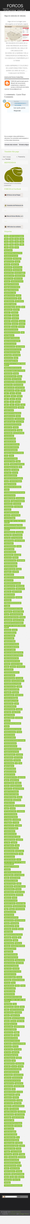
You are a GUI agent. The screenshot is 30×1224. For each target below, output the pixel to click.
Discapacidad (20, 560)
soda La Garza (8, 1103)
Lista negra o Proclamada (11, 866)
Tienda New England (10, 1131)
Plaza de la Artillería (10, 988)
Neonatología (14, 923)
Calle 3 (6, 402)
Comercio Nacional (10, 495)
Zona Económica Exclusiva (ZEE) (13, 1185)
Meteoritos (19, 895)
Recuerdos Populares (10, 1029)
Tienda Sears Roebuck (10, 1134)
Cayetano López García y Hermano (14, 453)
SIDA (13, 1089)
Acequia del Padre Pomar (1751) (13, 253)
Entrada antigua (24, 145)
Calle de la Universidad (10, 407)
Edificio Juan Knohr (9, 586)
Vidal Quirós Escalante (17, 1174)
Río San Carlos (8, 1049)
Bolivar (19, 376)
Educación (18, 597)
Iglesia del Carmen (9, 774)
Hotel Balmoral (9, 757)
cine (20, 467)
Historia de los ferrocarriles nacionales (15, 740)
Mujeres (12, 909)
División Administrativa (11, 563)
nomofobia (8, 929)
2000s (11, 247)
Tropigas (7, 1151)
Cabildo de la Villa (9, 387)
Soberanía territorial (10, 1100)
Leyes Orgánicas (9, 845)
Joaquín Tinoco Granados (11, 791)
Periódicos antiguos (10, 977)
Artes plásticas (19, 301)
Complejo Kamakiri (10, 498)
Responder (17, 110)
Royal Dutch (15, 1052)
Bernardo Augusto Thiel (11, 361)
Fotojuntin (15, 692)
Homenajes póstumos (10, 746)
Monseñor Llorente (10, 903)
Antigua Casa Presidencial (11, 284)
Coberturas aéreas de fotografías (13, 478)
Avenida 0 (16, 309)
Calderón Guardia (9, 390)
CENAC (11, 455)
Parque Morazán (9, 960)
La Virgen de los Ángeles (11, 828)
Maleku (7, 878)
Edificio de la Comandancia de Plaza (14, 577)
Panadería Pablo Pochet (18, 946)
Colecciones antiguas (15, 481)
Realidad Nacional (19, 1026)
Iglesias (7, 780)
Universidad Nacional (10, 1165)
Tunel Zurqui (8, 1154)
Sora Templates (12, 1214)
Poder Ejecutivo (9, 1007)
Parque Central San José (11, 957)
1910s (6, 241)
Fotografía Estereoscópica (11, 689)
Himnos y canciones (10, 732)
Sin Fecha (19, 1092)
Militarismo (8, 898)
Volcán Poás (16, 1179)
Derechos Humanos (10, 552)
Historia (19, 732)
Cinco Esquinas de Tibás (11, 467)
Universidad (22, 1157)
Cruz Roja (7, 538)
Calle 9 (23, 404)
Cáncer (18, 416)
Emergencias (8, 611)
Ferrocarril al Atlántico (17, 681)
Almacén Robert (9, 273)
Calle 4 (12, 402)
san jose (14, 1066)
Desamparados (9, 555)
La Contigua (8, 820)
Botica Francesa (16, 379)
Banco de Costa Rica (10, 344)
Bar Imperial (8, 355)
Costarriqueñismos (10, 532)
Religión (17, 1032)
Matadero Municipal (19, 886)
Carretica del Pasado (10, 430)
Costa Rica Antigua (10, 518)
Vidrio (11, 1177)
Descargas (17, 555)
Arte (19, 298)
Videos (6, 1177)
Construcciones (9, 506)
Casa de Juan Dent (18, 433)
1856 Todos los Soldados (16, 236)
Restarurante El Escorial (11, 1038)
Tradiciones (19, 1143)
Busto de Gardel (18, 385)
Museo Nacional (9, 915)
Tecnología (8, 1117)
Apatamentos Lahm (10, 293)
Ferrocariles (19, 678)
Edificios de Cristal (9, 597)
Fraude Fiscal (19, 695)
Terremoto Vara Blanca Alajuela (13, 1123)
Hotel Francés (18, 757)
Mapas (19, 883)
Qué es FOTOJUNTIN (18, 1018)
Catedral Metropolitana (11, 450)
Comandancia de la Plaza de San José (14, 492)
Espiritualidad (8, 620)
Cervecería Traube (9, 461)
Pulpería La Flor (15, 1015)
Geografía (19, 709)
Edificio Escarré (9, 580)
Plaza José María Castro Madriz (13, 997)
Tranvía (18, 1148)
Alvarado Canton (9, 276)
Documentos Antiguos (10, 566)
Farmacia (12, 666)
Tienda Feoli (18, 1126)
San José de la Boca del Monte (13, 1069)
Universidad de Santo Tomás (12, 1163)
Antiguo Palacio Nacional (11, 290)
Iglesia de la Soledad (10, 771)
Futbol (16, 703)
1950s (6, 244)
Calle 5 (6, 404)
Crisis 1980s (8, 535)
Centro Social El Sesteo (11, 458)
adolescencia (8, 258)
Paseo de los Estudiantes (11, 966)
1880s (11, 239)
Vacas (19, 1165)
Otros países (8, 940)
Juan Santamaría (20, 805)
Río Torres (7, 1052)
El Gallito (7, 606)
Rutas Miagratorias (10, 1058)
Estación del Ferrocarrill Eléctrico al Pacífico (15, 626)
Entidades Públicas (18, 611)
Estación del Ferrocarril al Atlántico (14, 623)
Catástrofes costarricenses (12, 444)
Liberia (17, 845)
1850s (6, 236)
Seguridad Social (9, 1083)
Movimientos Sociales (19, 906)
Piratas (23, 985)
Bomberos (7, 379)
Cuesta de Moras (19, 540)
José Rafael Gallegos (10, 797)
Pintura (17, 985)
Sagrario (19, 1058)
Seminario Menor (18, 1086)
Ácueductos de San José (11, 256)
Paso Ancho (8, 968)
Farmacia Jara (20, 666)
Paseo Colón (19, 963)
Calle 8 (17, 404)
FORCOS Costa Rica (16, 1212)
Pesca (13, 983)
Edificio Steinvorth (9, 594)
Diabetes (15, 557)
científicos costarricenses (17, 464)
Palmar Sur (18, 943)
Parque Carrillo (8, 951)
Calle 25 (18, 399)
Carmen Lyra (8, 427)
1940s (21, 241)
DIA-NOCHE (8, 557)
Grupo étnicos (16, 712)
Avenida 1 (7, 312)
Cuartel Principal (9, 540)
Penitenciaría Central (10, 974)
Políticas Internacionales (17, 1009)
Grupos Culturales (9, 715)
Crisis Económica (17, 535)
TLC (18, 1137)
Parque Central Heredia (11, 954)
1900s (21, 239)
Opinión (21, 929)
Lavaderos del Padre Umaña (12, 837)
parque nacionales (9, 963)
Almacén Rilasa (17, 270)
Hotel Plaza (17, 760)
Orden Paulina (8, 932)
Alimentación (8, 267)
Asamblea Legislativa (10, 304)
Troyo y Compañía (16, 1151)
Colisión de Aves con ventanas (13, 487)
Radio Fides (21, 1021)
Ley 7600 (7, 842)
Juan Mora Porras (9, 803)
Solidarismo (8, 1106)
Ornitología (8, 937)
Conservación (8, 504)
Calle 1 (6, 393)
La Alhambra (21, 811)
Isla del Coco (8, 788)
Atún (23, 307)
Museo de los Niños (10, 912)
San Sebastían (8, 1075)
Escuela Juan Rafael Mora (11, 617)
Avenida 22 (15, 321)
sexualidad (7, 1089)
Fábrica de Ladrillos (10, 650)
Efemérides (8, 600)
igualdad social (14, 780)
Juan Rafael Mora (9, 805)
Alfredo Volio (15, 264)
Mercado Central (19, 892)
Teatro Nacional (9, 1114)
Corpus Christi (18, 506)
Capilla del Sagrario (10, 421)
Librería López (19, 851)
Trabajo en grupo (9, 1143)
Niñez (16, 926)
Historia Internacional (10, 743)
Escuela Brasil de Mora (16, 614)
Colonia (7, 489)
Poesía (16, 1007)
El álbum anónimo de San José (13, 603)
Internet (7, 786)
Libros (21, 854)
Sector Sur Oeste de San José (12, 1080)
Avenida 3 (22, 321)
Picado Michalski (9, 985)
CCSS (6, 455)
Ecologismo (8, 572)
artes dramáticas (9, 301)
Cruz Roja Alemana (17, 538)
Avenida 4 (15, 324)
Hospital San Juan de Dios (11, 752)
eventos (15, 630)
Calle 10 (12, 393)
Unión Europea (13, 1157)
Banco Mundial (20, 346)
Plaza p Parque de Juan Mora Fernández (15, 1000)
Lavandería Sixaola (9, 839)
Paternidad (16, 968)
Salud (13, 1060)
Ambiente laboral (19, 276)
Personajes (8, 980)
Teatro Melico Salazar (10, 1111)
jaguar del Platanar (18, 788)
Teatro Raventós (19, 1114)
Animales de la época (17, 281)
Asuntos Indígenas (9, 307)
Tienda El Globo (9, 1126)
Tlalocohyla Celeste (10, 1137)
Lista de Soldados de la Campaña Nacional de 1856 (15, 863)
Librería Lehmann (9, 851)
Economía (15, 572)
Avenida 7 (14, 327)
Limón (18, 859)
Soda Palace (17, 1103)
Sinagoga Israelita (9, 1095)
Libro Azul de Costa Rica (11, 854)
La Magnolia (8, 822)
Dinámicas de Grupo (10, 560)
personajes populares (18, 980)
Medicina (18, 889)
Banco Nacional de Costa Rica (12, 349)
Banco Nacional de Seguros (12, 352)
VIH (16, 1177)
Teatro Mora (21, 1111)
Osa (19, 937)
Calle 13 (18, 393)
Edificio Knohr (20, 586)
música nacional (9, 920)
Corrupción (7, 509)
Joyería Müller (8, 800)
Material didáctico (9, 889)
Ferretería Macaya (9, 678)
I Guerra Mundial (9, 763)
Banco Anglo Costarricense (12, 338)
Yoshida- (16, 101)
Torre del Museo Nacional (11, 1140)
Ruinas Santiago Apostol (11, 1055)
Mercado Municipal (10, 895)
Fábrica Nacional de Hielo (11, 658)
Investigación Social (16, 786)
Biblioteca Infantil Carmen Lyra (13, 368)
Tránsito (22, 1146)
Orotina (14, 937)
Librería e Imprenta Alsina (11, 848)
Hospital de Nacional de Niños (12, 749)
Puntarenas (8, 1018)
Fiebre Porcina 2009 (10, 686)
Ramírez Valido (8, 1026)
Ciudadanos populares (10, 475)
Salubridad (7, 1060)
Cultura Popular (9, 543)
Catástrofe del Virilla (10, 441)
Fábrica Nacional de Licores (12, 661)
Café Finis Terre (20, 387)
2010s (16, 247)
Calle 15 (20, 396)
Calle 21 (12, 399)
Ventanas (19, 1171)
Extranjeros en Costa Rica (11, 644)
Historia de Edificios (10, 737)
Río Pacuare (8, 1046)
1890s (16, 239)
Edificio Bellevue (9, 574)
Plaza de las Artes (9, 994)
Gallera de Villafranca (10, 706)
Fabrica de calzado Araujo (11, 647)
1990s (6, 247)
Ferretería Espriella (9, 675)
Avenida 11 (7, 315)
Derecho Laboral (9, 549)
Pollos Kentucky (9, 1012)
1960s (11, 244)
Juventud (12, 808)
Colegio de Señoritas (10, 484)
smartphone (8, 1097)
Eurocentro (8, 630)
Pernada (19, 977)
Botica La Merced (9, 382)
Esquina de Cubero (18, 620)
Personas (7, 983)
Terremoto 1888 (9, 1120)
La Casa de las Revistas (11, 817)
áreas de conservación (10, 298)
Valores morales (15, 1168)
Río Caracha (8, 1043)
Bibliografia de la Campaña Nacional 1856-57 (15, 364)
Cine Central (15, 470)
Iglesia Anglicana (9, 766)
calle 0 (17, 390)
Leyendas (14, 842)
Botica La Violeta (20, 382)
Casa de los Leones (10, 438)
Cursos (19, 546)
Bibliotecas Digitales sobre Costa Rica (14, 370)
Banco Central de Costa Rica (12, 341)
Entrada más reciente (11, 145)
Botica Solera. (8, 385)
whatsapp (7, 1182)
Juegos (6, 808)
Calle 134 (7, 396)
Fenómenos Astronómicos (12, 672)
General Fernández (10, 709)
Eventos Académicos (10, 633)
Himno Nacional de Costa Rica (13, 729)
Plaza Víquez (8, 1004)
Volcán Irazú (8, 1179)
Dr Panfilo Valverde (10, 569)
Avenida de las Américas (11, 329)
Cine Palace (8, 473)
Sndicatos (15, 1097)
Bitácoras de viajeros (10, 376)
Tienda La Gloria (9, 1128)
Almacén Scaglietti (20, 273)
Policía (22, 1007)
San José (20, 1066)
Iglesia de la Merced (10, 769)
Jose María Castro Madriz (11, 794)
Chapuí (18, 461)
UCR (6, 1157)
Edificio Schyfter (17, 591)
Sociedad (19, 1100)
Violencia (21, 1177)
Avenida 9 (21, 327)
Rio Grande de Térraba (19, 1043)
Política (7, 1009)
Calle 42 (18, 402)
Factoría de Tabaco (17, 664)
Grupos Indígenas (9, 718)
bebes (15, 358)
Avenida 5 (22, 324)
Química (7, 1021)
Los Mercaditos (9, 875)
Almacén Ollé (8, 270)
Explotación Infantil (10, 641)
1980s (21, 244)
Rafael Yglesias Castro (10, 1024)
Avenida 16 (7, 318)
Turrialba (22, 1154)
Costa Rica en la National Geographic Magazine (15, 528)
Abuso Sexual (8, 250)
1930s (16, 241)
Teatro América (14, 1109)
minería (14, 898)
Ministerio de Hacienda (11, 900)
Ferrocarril (7, 681)
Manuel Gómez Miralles (11, 881)
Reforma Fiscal (9, 1032)
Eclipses (19, 569)
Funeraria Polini (9, 703)
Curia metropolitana (10, 546)
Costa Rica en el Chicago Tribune (13, 525)
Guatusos (7, 720)
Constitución (17, 504)
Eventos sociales (9, 638)
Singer (17, 1095)
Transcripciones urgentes (11, 1146)
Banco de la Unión (9, 346)
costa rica (7, 515)
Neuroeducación (9, 926)
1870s (6, 239)
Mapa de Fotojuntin (10, 883)
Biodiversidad (8, 373)
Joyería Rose (17, 800)
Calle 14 (14, 396)
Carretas (15, 427)
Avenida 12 (15, 315)
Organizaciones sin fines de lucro (13, 934)
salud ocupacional (9, 1063)
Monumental (8, 906)
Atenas (18, 307)
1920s (11, 241)
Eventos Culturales (9, 635)
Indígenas (18, 783)
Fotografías (8, 692)
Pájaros (15, 940)
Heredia (7, 726)
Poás (14, 1004)
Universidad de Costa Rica (11, 1160)
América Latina (9, 278)
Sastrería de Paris (17, 1077)
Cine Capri (7, 470)
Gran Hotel (7, 712)
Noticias (15, 929)
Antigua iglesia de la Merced (12, 287)
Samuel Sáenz (19, 1063)
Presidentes (18, 1012)
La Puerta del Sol (9, 825)
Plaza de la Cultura (9, 991)
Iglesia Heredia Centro (10, 777)
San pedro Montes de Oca (11, 1072)
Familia (6, 666)
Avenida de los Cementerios (12, 332)
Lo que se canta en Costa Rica (13, 872)
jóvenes (19, 797)
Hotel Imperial (8, 760)
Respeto (16, 1035)
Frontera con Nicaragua (11, 698)
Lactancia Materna (9, 831)
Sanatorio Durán (18, 1075)
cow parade (20, 532)
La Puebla (15, 822)
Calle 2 (6, 399)
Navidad (7, 923)
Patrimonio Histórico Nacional (12, 971)
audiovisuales (8, 309)
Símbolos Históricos (10, 1092)
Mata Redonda (8, 886)
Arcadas (18, 295)
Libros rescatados (9, 856)
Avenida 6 (7, 327)
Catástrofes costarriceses (11, 447)
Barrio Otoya (16, 355)
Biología (16, 373)
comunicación (20, 498)
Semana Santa (8, 1086)
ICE (16, 763)
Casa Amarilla (8, 433)
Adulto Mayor (17, 258)
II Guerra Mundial (9, 783)
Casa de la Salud (9, 436)
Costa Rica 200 (16, 515)
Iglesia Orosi (21, 777)
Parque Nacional (19, 960)
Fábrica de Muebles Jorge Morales (13, 652)
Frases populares (9, 695)
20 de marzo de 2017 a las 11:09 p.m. (20, 104)
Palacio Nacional (9, 943)
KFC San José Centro (10, 811)
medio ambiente (9, 892)
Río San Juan (17, 1049)
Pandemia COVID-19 (10, 949)
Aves (22, 332)
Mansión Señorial (15, 878)
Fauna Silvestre (9, 669)
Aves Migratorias (9, 335)
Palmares (7, 946)
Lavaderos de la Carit (10, 834)
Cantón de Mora (19, 419)
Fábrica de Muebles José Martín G (13, 655)
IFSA (20, 763)
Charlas (7, 464)
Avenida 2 (7, 321)
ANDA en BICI (18, 278)
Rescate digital (8, 1035)
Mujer (6, 909)
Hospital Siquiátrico (10, 754)
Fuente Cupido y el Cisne (11, 701)
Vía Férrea (7, 1174)
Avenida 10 (15, 312)
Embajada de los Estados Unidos (13, 608)
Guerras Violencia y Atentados (12, 723)
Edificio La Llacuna (9, 589)
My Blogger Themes (24, 1214)
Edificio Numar (20, 589)
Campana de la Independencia (12, 413)
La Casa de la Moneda (10, 814)
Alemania (7, 264)
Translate (7, 159)
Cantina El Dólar (9, 419)
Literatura (7, 869)
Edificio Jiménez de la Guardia (12, 583)
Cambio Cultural (9, 410)
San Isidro (7, 1066)
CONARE (7, 501)
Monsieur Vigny (21, 903)
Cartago (20, 430)
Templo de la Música (18, 1117)
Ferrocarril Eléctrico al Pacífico (12, 684)
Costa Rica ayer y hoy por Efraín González (15, 521)
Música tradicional (19, 920)
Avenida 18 (15, 318)
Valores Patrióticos (10, 1171)
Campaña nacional (9, 416)
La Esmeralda (16, 820)
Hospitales (19, 754)
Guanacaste (19, 718)
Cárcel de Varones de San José (13, 424)
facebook (7, 664)
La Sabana (18, 825)
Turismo (15, 1154)
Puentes (7, 1015)
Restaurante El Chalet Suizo (12, 1041)
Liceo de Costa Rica (10, 859)
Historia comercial (9, 735)
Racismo (13, 1021)
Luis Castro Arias (19, 875)
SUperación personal (18, 1106)
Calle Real (20, 407)
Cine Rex (15, 473)
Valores (7, 1168)
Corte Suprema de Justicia (11, 512)
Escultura (22, 617)
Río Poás (15, 1046)
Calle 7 (12, 404)
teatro (6, 1109)
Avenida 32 (7, 324)
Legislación (19, 839)
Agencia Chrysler (9, 261)
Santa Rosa (8, 1077)
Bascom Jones (8, 358)
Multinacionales (20, 909)
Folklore (19, 686)
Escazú (6, 614)
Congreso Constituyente (17, 501)
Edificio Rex (8, 591)
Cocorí (6, 481)
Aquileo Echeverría (9, 295)
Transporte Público (10, 1148)
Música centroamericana (11, 917)
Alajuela (17, 261)
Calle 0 (22, 390)
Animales (7, 281)
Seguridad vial (18, 1083)
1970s (16, 244)
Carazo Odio (20, 421)
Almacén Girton (18, 267)
